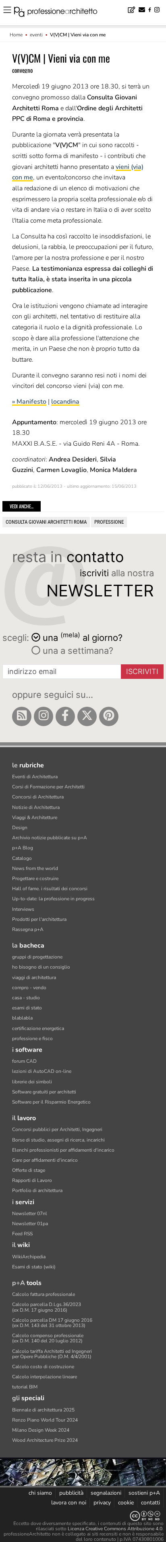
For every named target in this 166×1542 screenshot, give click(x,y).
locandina (65, 401)
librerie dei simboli (32, 1082)
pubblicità (71, 1493)
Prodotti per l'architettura (39, 919)
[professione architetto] (60, 13)
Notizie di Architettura (36, 807)
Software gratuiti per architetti (44, 1092)
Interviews (23, 909)
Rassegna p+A (28, 929)
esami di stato (27, 1008)
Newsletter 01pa (30, 1223)
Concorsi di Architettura (38, 797)
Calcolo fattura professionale (43, 1294)
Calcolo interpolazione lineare (44, 1376)
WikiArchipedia (29, 1256)
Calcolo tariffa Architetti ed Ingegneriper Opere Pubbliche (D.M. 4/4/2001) (52, 1354)
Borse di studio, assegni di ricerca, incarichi (58, 1140)
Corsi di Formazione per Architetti (48, 787)
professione (109, 522)
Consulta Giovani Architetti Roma (46, 522)
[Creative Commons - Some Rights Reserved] (83, 1516)
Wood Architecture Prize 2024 (45, 1440)
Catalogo (22, 858)
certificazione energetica (38, 1028)
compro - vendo (29, 987)
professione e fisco (32, 1038)
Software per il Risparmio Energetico (51, 1102)
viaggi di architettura (34, 977)
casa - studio (26, 997)
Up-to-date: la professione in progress (53, 898)
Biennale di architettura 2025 (43, 1410)
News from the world (35, 868)
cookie (126, 1502)
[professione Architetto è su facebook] (65, 716)
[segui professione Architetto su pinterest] (108, 716)
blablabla (22, 1018)
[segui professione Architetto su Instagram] (43, 716)
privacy (102, 1502)
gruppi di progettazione (37, 957)
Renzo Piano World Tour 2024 (45, 1420)
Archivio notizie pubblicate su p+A (49, 837)
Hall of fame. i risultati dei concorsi (49, 888)
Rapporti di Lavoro (32, 1180)
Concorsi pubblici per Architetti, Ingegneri (57, 1129)
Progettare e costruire (35, 878)
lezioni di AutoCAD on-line (41, 1071)
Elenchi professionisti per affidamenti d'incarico (63, 1150)
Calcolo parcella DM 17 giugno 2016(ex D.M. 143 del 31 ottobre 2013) (52, 1323)
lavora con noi (68, 1502)
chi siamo (40, 1493)
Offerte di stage (28, 1170)
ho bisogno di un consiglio (41, 967)
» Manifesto (29, 401)
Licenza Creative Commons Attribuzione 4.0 (115, 1528)
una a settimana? (76, 650)
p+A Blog (22, 848)
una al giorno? (82, 637)
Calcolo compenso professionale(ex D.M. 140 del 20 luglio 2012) (47, 1338)
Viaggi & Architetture (34, 817)
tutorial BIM (24, 1387)
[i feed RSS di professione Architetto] (21, 716)
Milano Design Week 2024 (40, 1430)
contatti (150, 1502)
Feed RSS (22, 1233)
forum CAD (24, 1061)
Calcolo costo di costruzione (43, 1366)
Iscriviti (142, 671)
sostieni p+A (144, 1493)
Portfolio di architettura (37, 1190)
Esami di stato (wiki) (34, 1267)
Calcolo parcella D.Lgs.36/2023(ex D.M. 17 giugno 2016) (46, 1307)
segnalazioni (106, 1493)
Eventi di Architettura (35, 776)
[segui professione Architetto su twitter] (87, 716)
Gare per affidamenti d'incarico (45, 1160)
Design (19, 827)
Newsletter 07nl (29, 1213)
